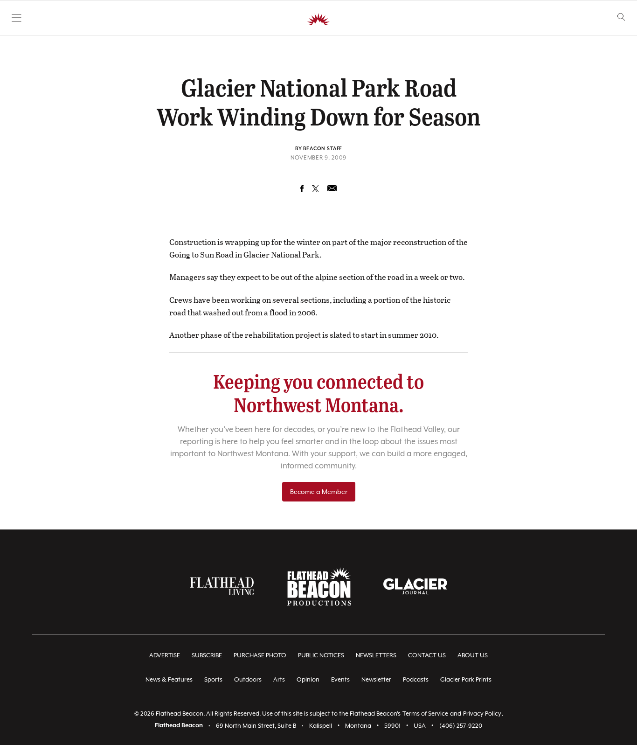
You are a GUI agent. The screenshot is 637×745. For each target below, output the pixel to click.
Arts (279, 679)
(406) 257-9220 (460, 725)
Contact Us (427, 655)
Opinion (308, 679)
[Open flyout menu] (16, 18)
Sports (213, 679)
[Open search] (621, 17)
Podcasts (416, 679)
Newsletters (376, 655)
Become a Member (318, 491)
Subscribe (207, 655)
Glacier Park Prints (466, 679)
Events (340, 679)
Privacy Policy (482, 713)
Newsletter (376, 679)
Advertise (164, 655)
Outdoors (248, 679)
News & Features (169, 679)
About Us (472, 655)
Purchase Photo (260, 655)
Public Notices (321, 655)
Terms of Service (425, 713)
